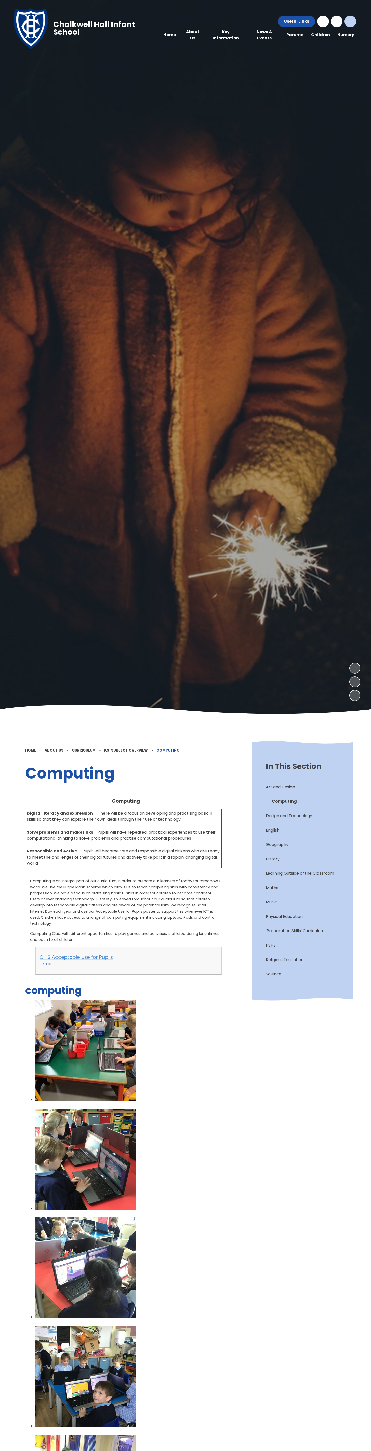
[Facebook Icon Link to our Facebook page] (323, 21)
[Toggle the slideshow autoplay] (354, 695)
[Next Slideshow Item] (354, 668)
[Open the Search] (350, 21)
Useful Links (296, 21)
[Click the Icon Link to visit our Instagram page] (336, 21)
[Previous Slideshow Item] (354, 681)
